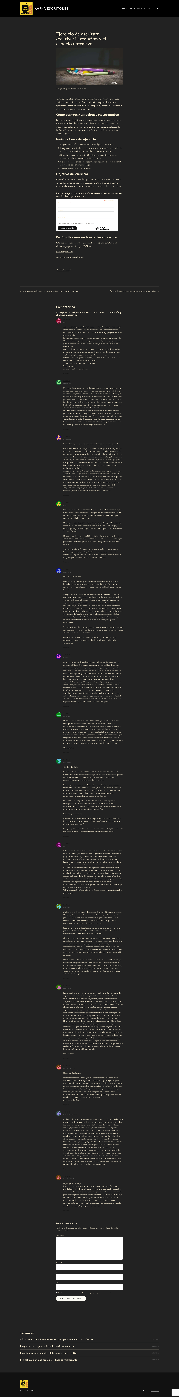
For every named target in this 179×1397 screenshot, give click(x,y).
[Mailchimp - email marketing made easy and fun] (102, 230)
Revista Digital (155, 1391)
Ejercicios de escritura (63, 270)
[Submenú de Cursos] (134, 8)
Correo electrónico (64, 203)
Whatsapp (61, 217)
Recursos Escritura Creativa (78, 89)
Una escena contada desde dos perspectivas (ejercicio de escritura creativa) (51, 291)
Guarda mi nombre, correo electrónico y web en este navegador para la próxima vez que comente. (85, 1293)
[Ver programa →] (64, 251)
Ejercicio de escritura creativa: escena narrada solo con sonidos (133, 291)
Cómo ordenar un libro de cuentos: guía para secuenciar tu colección (57, 1339)
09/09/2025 (66, 319)
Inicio (124, 8)
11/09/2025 (66, 381)
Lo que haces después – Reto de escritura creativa (47, 1346)
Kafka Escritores (51, 8)
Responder (66, 373)
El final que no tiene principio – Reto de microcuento (48, 1359)
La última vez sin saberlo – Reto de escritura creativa (48, 1353)
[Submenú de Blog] (141, 8)
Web (57, 1283)
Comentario (60, 1235)
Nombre (60, 210)
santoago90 (66, 89)
